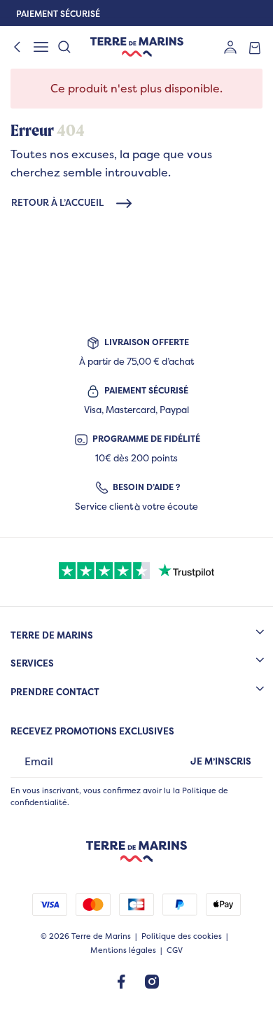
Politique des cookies (181, 936)
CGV (175, 950)
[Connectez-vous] (230, 47)
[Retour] (17, 47)
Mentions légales (123, 950)
